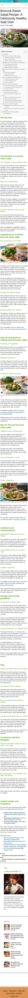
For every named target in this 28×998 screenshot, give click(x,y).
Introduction (5, 54)
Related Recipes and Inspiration (11, 111)
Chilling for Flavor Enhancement (11, 79)
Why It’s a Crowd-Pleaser (10, 59)
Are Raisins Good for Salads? (11, 98)
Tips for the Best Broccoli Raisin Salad (11, 77)
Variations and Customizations (9, 84)
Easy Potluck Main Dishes (11, 821)
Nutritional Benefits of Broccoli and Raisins (14, 60)
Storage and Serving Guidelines (10, 90)
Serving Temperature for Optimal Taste (13, 93)
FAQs (3, 95)
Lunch (3, 853)
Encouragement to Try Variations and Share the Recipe (15, 109)
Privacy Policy (12, 991)
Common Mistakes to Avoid (10, 80)
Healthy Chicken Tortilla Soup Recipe (14, 812)
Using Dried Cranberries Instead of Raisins (14, 85)
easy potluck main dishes (19, 519)
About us (5, 991)
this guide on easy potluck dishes (18, 329)
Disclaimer (19, 993)
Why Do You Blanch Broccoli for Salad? (13, 97)
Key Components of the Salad (11, 64)
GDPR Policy (21, 991)
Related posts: (8, 113)
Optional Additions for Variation (11, 67)
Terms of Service (10, 993)
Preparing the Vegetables (10, 72)
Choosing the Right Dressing (11, 65)
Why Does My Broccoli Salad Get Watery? (13, 100)
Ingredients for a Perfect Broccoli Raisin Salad (13, 62)
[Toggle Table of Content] (24, 52)
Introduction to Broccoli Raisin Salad (11, 56)
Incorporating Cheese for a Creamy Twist (13, 87)
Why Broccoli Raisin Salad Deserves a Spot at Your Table (14, 106)
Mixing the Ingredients (9, 74)
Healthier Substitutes (9, 88)
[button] (26, 5)
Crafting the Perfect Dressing (11, 75)
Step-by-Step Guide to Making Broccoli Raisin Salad (13, 70)
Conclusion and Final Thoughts (10, 103)
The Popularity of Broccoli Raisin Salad (13, 57)
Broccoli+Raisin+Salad (6, 414)
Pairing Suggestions (9, 82)
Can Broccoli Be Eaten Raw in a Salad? (13, 102)
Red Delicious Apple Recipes (12, 818)
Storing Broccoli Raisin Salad (11, 92)
